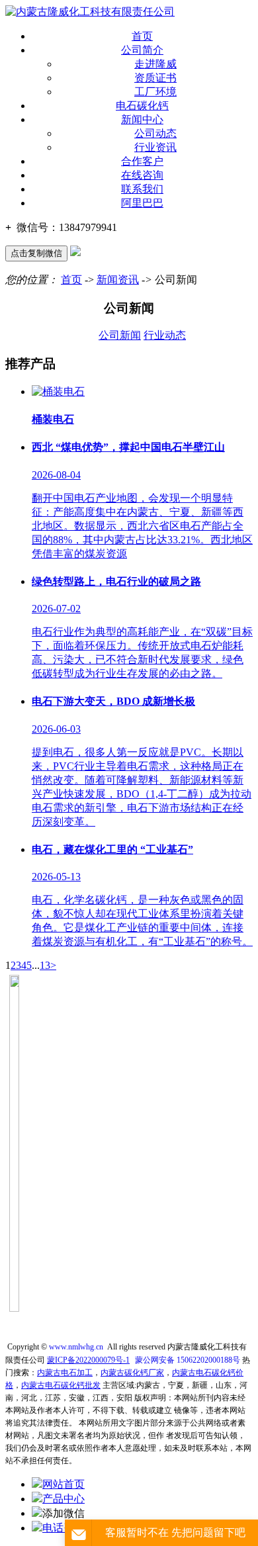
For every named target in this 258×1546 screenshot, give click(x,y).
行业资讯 (155, 147)
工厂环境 (155, 91)
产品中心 (63, 1498)
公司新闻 (120, 335)
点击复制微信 (36, 253)
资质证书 (155, 77)
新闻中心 (142, 119)
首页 (142, 36)
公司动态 (155, 133)
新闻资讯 (118, 279)
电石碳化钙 (142, 105)
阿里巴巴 (142, 202)
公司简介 (142, 50)
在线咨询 (142, 175)
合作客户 (142, 161)
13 (45, 965)
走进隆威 (155, 63)
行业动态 (165, 335)
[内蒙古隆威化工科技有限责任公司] (90, 11)
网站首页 (63, 1484)
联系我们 (142, 189)
